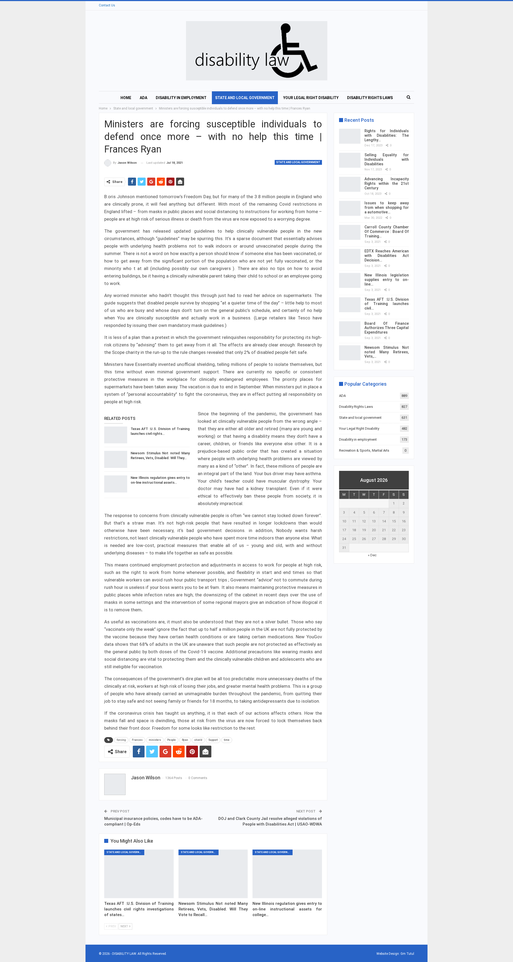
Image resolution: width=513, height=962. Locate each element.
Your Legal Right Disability (311, 98)
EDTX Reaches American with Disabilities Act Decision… (386, 255)
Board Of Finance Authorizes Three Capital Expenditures (386, 328)
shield (198, 739)
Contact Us (107, 5)
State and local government (245, 98)
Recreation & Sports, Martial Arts (364, 450)
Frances (137, 739)
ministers (155, 739)
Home (126, 98)
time (227, 739)
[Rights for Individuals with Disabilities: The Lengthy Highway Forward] (349, 136)
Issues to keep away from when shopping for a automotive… (386, 207)
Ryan (185, 739)
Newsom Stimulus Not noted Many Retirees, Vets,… (386, 352)
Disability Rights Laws (370, 98)
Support (213, 739)
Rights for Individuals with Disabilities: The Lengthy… (386, 135)
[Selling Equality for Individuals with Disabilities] (349, 160)
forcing (121, 739)
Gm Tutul (407, 954)
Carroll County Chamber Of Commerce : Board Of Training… (386, 231)
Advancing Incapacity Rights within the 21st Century (386, 183)
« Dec (372, 555)
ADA (143, 98)
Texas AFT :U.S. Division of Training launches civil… (386, 304)
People (171, 739)
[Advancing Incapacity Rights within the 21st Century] (349, 184)
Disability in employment (181, 98)
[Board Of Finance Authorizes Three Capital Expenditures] (349, 328)
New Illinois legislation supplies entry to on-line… (386, 279)
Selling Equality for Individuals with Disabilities (386, 159)
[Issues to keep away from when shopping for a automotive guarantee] (349, 208)
